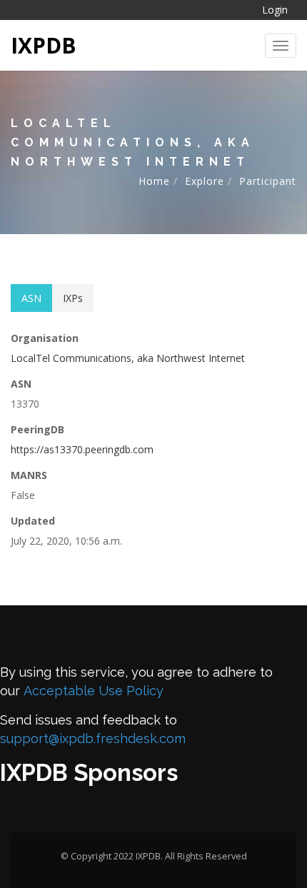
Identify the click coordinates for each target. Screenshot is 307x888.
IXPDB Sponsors (89, 773)
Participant (267, 181)
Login (275, 9)
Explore (204, 181)
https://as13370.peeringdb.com (82, 449)
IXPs (73, 298)
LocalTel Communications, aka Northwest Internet (128, 358)
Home (154, 181)
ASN (31, 298)
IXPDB (43, 45)
